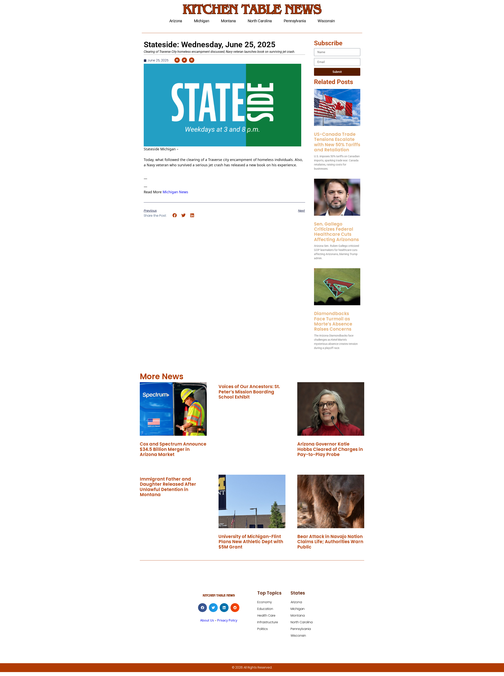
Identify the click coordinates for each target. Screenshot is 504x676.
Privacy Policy (227, 620)
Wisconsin (326, 20)
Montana (228, 20)
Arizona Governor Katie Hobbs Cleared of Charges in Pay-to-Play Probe (330, 449)
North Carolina (260, 20)
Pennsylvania (295, 20)
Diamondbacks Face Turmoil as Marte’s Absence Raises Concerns (333, 321)
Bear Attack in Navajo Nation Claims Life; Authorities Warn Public (330, 542)
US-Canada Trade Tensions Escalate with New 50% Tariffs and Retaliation (337, 142)
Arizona (175, 20)
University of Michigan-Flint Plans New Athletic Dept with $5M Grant (251, 542)
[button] (177, 60)
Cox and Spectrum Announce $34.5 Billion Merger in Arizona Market (173, 449)
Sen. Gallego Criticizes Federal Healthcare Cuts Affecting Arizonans (336, 232)
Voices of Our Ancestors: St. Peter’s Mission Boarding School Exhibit (249, 392)
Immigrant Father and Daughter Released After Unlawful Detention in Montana (168, 487)
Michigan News (175, 192)
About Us (207, 620)
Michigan (201, 20)
